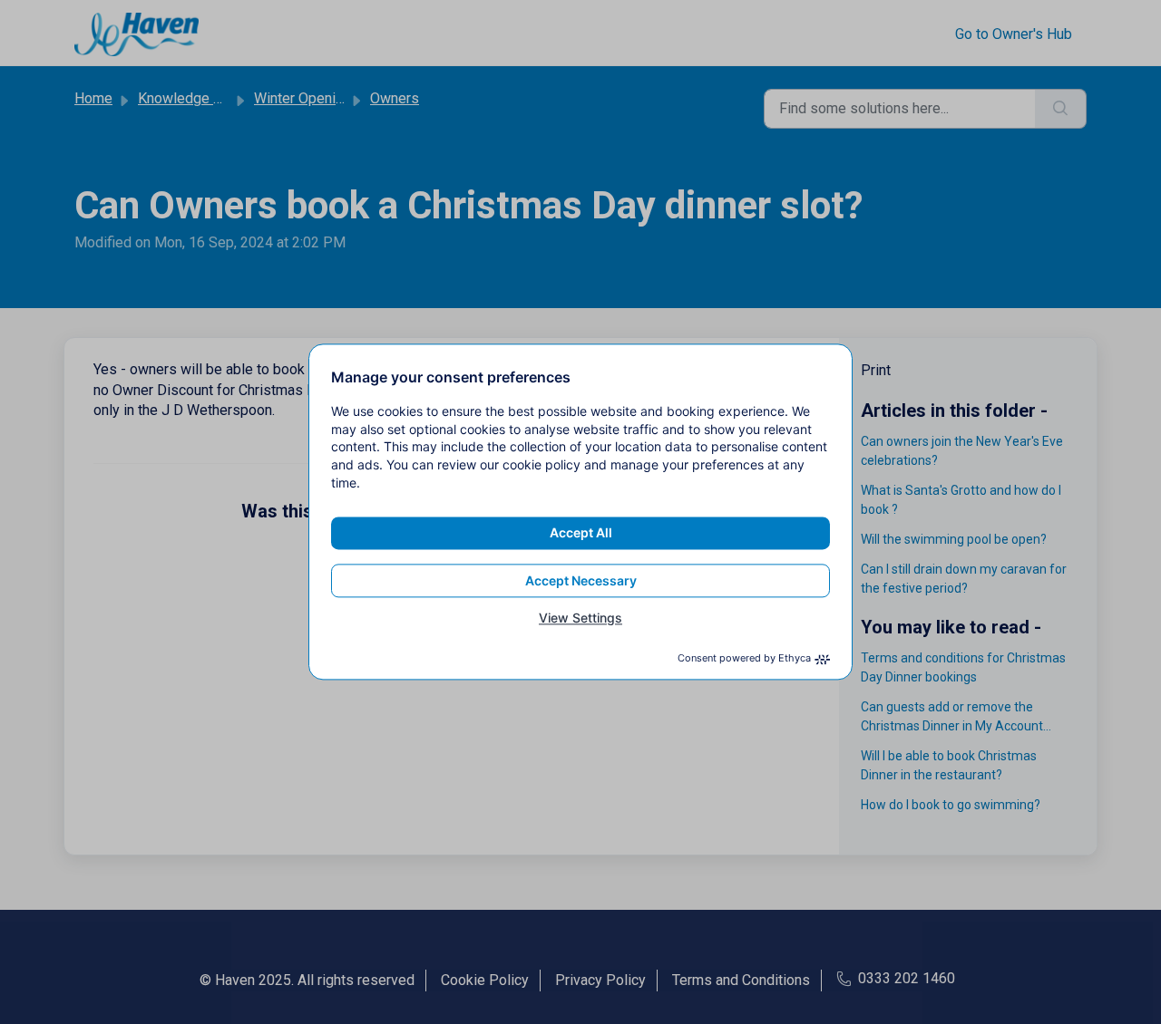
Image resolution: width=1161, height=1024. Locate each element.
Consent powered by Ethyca (744, 658)
